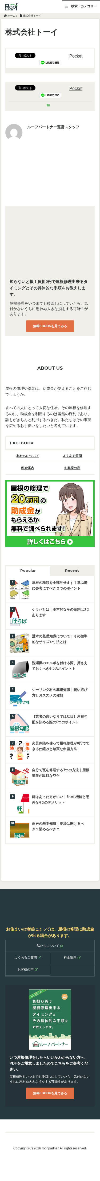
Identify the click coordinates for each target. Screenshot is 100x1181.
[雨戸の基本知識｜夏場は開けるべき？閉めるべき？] (19, 830)
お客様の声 (72, 468)
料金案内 (27, 468)
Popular (28, 570)
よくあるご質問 (25, 957)
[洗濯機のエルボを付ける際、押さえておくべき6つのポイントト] (19, 669)
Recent (72, 570)
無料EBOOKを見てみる (50, 326)
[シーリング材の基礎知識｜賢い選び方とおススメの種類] (19, 696)
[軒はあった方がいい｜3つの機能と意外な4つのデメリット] (19, 803)
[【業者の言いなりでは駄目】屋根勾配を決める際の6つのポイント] (19, 723)
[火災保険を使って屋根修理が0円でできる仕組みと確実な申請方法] (19, 750)
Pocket (75, 56)
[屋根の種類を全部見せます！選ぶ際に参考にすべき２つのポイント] (19, 589)
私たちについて (28, 456)
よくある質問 (72, 456)
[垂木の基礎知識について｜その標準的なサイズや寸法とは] (19, 643)
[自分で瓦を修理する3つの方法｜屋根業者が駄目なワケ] (19, 776)
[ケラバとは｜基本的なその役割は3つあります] (19, 616)
